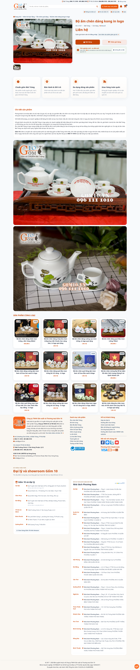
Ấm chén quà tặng (42, 17)
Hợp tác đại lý (105, 420)
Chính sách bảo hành (108, 425)
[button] (97, 6)
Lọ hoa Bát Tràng (75, 436)
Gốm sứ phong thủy (76, 427)
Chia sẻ (103, 26)
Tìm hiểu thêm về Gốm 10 (54, 433)
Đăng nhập (123, 1)
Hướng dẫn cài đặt (120, 50)
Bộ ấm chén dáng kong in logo (60, 17)
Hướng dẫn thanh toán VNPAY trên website (112, 433)
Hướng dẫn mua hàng (108, 422)
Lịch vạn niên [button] (116, 12)
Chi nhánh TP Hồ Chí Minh (21, 445)
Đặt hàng (88, 42)
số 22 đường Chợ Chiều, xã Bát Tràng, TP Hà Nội (29, 437)
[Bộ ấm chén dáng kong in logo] (42, 41)
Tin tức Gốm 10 (103, 12)
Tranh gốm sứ (74, 439)
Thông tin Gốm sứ (90, 12)
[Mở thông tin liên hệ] (136, 666)
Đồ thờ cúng (74, 422)
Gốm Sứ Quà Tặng (29, 17)
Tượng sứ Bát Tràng (76, 443)
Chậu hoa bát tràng (76, 441)
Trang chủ (18, 17)
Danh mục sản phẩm (110, 6)
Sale (124, 12)
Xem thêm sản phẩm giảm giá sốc (108, 34)
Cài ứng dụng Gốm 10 (108, 429)
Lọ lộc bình (73, 434)
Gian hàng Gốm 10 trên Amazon (28, 530)
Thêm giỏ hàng (115, 42)
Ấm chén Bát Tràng (76, 420)
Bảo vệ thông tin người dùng (110, 427)
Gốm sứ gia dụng (75, 432)
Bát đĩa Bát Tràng (75, 425)
